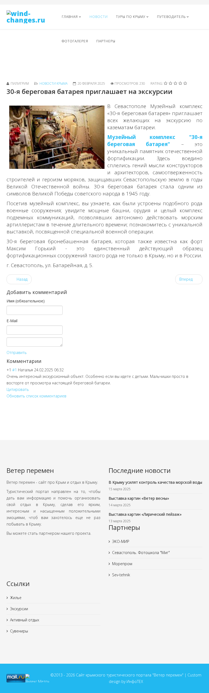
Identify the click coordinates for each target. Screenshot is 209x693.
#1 (14, 369)
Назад (21, 279)
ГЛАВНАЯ (70, 16)
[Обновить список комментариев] (43, 361)
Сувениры (19, 631)
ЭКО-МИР (120, 541)
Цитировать (18, 389)
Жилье (15, 597)
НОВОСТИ (99, 16)
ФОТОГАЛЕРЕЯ (75, 41)
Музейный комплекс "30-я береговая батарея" (154, 140)
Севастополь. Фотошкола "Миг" (141, 552)
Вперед (186, 279)
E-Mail (12, 320)
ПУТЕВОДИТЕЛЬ (171, 16)
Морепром (122, 563)
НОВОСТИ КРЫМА (53, 83)
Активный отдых (24, 619)
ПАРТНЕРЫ (105, 41)
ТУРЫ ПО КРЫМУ (130, 16)
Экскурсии (19, 608)
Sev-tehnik (121, 574)
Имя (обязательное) (26, 300)
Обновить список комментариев (36, 395)
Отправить (17, 352)
